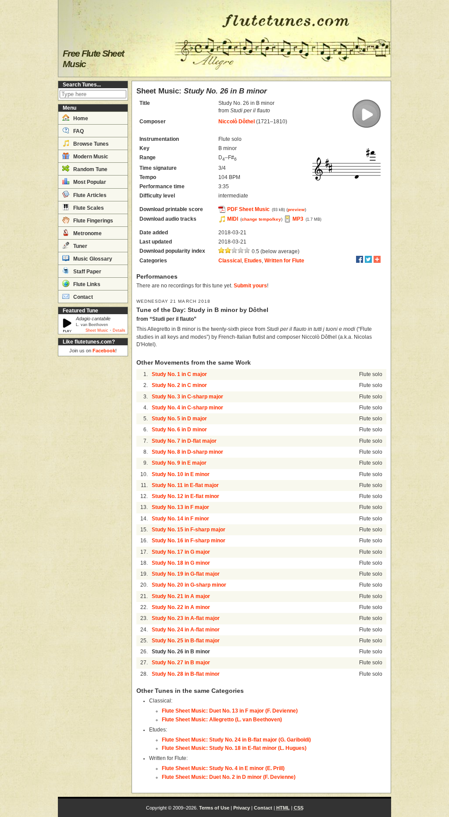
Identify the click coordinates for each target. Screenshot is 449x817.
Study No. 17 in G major (181, 552)
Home (80, 118)
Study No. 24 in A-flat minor (186, 629)
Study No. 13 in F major (180, 507)
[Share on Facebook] (359, 259)
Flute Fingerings (92, 220)
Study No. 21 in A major (181, 596)
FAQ (78, 131)
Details (119, 330)
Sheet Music (97, 330)
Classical (230, 260)
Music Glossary (92, 259)
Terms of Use (214, 807)
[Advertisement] (93, 491)
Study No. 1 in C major (179, 374)
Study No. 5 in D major (179, 418)
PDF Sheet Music (248, 209)
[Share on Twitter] (368, 259)
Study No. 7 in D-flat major (184, 441)
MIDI (232, 219)
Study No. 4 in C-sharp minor (187, 407)
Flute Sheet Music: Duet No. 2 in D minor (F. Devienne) (229, 777)
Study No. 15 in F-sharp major (188, 529)
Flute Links (86, 284)
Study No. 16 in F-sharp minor (188, 540)
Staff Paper (86, 271)
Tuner (79, 246)
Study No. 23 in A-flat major (186, 618)
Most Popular (89, 182)
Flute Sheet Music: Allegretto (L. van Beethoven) (222, 719)
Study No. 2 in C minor (179, 385)
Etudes (253, 260)
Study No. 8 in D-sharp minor (187, 452)
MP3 (297, 219)
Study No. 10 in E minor (181, 474)
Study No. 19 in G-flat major (186, 574)
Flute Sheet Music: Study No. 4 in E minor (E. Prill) (223, 768)
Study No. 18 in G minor (181, 563)
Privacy (241, 807)
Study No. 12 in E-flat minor (185, 496)
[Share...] (377, 259)
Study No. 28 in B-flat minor (186, 674)
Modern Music (90, 156)
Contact (82, 297)
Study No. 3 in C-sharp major (187, 396)
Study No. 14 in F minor (180, 518)
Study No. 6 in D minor (179, 429)
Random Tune (89, 169)
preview (296, 209)
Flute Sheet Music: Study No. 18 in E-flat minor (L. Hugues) (234, 748)
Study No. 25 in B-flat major (186, 640)
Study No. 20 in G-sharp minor (189, 585)
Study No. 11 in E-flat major (185, 485)
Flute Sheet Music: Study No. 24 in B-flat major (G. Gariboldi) (236, 739)
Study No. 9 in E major (179, 463)
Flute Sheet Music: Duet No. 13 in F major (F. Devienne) (230, 710)
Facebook (104, 350)
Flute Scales (88, 208)
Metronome (87, 233)
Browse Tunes (90, 144)
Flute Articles (89, 195)
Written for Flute (284, 260)
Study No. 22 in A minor (181, 607)
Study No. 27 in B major (181, 662)
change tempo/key (261, 219)
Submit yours (250, 285)
